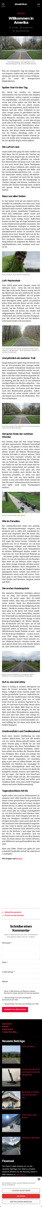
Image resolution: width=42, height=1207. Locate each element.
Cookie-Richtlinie (9, 1032)
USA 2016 (21, 13)
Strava (19, 858)
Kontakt (5, 1026)
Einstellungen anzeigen (21, 1202)
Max (16, 28)
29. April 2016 (28, 28)
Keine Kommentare (22, 31)
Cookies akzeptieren (21, 1191)
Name (5, 962)
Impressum (7, 1024)
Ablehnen (21, 1196)
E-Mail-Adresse (8, 972)
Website (5, 981)
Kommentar (7, 943)
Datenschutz (7, 1029)
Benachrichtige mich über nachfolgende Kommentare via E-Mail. (16, 999)
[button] (39, 1179)
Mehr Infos (20, 1174)
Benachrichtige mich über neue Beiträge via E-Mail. (22, 1004)
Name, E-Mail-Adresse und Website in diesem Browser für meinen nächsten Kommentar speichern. (21, 992)
